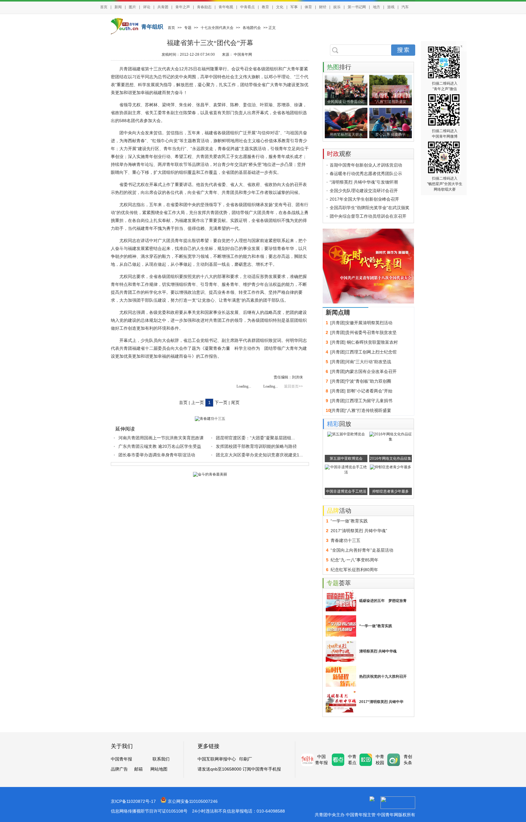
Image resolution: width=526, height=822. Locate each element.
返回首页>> (293, 386)
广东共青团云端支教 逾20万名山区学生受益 (159, 446)
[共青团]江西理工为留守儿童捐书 (361, 400)
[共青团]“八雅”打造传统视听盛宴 (360, 410)
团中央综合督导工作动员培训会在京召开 (368, 216)
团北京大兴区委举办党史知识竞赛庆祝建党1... (259, 454)
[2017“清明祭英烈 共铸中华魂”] (341, 701)
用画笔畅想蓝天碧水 (346, 134)
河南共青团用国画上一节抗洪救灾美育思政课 (161, 437)
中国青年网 (243, 54)
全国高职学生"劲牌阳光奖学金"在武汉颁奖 (369, 207)
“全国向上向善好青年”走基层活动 (362, 550)
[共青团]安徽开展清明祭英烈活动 (361, 322)
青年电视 (226, 7)
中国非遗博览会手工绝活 (346, 491)
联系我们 (161, 759)
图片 (132, 7)
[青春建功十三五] (210, 418)
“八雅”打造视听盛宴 (390, 102)
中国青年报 (121, 759)
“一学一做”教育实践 (349, 520)
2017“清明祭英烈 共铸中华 (381, 702)
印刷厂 (245, 759)
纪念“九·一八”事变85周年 (354, 559)
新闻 (118, 7)
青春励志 (204, 7)
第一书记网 (357, 7)
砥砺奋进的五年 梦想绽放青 (383, 601)
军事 (294, 7)
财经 (322, 7)
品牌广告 (119, 769)
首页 (103, 7)
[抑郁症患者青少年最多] (390, 467)
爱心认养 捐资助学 (390, 134)
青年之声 (182, 7)
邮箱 (138, 769)
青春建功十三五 (345, 540)
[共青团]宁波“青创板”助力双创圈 (360, 381)
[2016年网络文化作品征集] (390, 439)
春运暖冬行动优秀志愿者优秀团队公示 (366, 173)
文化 (279, 7)
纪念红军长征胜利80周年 (354, 569)
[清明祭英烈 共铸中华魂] (341, 651)
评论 (146, 7)
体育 (308, 7)
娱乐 (337, 7)
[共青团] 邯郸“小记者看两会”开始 (361, 390)
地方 (376, 7)
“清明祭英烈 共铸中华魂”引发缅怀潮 (364, 182)
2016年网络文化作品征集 (390, 458)
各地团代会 (252, 28)
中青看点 (247, 7)
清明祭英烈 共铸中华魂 (378, 651)
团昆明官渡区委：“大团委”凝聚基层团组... (255, 437)
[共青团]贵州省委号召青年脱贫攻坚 (363, 332)
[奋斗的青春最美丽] (210, 474)
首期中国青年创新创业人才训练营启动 (366, 165)
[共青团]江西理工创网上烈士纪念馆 (363, 352)
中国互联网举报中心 (217, 759)
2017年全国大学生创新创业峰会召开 (364, 199)
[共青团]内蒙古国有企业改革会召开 (363, 371)
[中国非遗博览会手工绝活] (346, 472)
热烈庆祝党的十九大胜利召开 (383, 676)
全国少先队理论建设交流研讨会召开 (364, 190)
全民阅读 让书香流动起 (346, 102)
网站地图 (158, 769)
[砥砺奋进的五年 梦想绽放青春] (341, 600)
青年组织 (152, 27)
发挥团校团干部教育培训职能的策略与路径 (256, 446)
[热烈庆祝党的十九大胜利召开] (341, 676)
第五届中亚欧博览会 (346, 458)
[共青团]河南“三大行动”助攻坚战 (360, 361)
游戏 (390, 7)
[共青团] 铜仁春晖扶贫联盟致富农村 (364, 342)
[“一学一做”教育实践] (341, 626)
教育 (265, 7)
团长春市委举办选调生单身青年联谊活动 (156, 454)
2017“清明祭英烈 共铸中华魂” (359, 530)
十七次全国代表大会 (217, 28)
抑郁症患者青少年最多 (390, 491)
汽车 (405, 7)
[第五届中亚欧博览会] (346, 434)
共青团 (162, 7)
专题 (187, 28)
